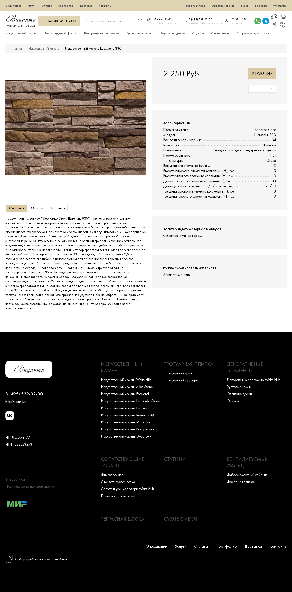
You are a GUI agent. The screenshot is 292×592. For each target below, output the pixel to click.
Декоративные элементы (101, 33)
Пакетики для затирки (118, 495)
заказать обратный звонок (206, 23)
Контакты (105, 5)
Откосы (233, 400)
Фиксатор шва (112, 474)
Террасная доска (173, 33)
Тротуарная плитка (139, 33)
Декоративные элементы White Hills (253, 379)
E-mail (244, 5)
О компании (13, 5)
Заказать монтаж (176, 274)
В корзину (262, 73)
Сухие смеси (220, 33)
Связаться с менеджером (182, 235)
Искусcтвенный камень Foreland (125, 393)
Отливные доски (239, 393)
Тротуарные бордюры (181, 380)
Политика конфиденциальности (29, 486)
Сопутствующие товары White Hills (127, 488)
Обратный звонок (222, 5)
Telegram (261, 5)
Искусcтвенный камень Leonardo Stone (130, 400)
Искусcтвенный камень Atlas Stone (127, 386)
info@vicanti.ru (16, 401)
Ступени (198, 33)
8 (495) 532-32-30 (200, 19)
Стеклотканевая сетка (118, 481)
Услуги (31, 5)
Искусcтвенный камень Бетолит (125, 407)
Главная (17, 48)
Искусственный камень (21, 33)
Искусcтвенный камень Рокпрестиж (128, 429)
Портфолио (65, 5)
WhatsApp (280, 5)
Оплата (47, 5)
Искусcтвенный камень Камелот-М (127, 414)
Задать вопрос (195, 5)
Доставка (86, 5)
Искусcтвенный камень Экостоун (126, 436)
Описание (16, 208)
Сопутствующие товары (253, 33)
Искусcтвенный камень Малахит (125, 422)
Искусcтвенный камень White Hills (126, 379)
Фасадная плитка (240, 481)
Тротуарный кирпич (178, 373)
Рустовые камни (239, 386)
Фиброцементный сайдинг (247, 474)
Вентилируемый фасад (60, 33)
